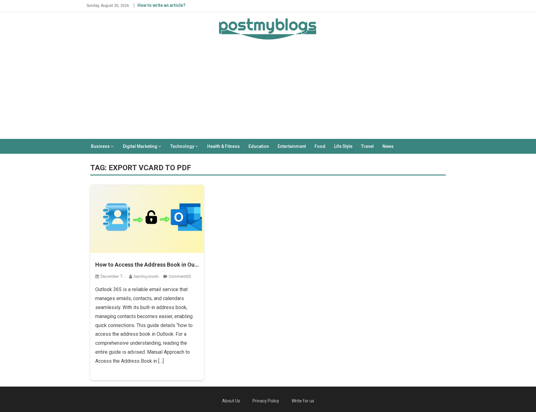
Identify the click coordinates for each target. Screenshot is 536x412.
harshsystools (146, 276)
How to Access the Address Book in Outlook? (147, 264)
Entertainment (292, 146)
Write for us (303, 400)
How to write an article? (161, 5)
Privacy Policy (265, 400)
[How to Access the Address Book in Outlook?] (147, 219)
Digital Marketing (140, 146)
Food (320, 146)
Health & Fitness (223, 146)
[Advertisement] (268, 92)
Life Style (343, 146)
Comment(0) (180, 276)
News (388, 146)
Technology (182, 146)
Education (258, 146)
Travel (367, 146)
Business (100, 146)
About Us (231, 400)
